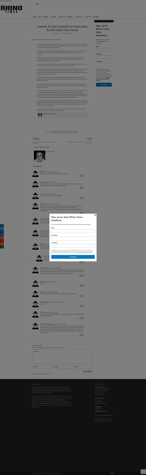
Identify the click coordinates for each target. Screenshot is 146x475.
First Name (54, 235)
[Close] (95, 215)
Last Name (54, 242)
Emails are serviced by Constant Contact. (84, 252)
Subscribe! (73, 257)
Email (52, 227)
